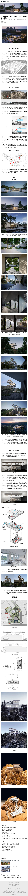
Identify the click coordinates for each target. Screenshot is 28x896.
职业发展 (14, 885)
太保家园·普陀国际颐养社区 (15, 860)
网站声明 (17, 882)
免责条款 (17, 884)
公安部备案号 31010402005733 (17, 894)
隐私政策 (11, 884)
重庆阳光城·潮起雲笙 (13, 866)
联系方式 (11, 882)
